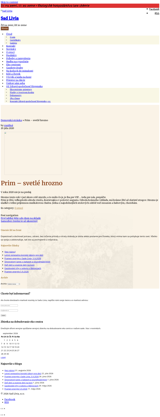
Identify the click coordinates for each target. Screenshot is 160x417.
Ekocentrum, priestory (21, 89)
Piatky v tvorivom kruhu (22, 92)
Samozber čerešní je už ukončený (19, 221)
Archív (4, 283)
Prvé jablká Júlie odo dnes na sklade (21, 218)
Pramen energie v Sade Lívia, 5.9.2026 (22, 258)
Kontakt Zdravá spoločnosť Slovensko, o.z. (30, 101)
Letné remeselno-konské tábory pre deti (23, 255)
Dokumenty (15, 95)
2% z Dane (15, 98)
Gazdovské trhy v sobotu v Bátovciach (22, 268)
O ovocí (19, 208)
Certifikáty (15, 40)
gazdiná (8, 125)
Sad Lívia (10, 18)
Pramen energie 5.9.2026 (16, 271)
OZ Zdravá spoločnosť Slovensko (24, 86)
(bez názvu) (10, 251)
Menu (4, 28)
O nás (12, 37)
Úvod (9, 34)
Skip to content (9, 2)
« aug (3, 357)
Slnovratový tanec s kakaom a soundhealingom (27, 261)
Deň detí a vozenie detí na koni (19, 264)
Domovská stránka (11, 120)
